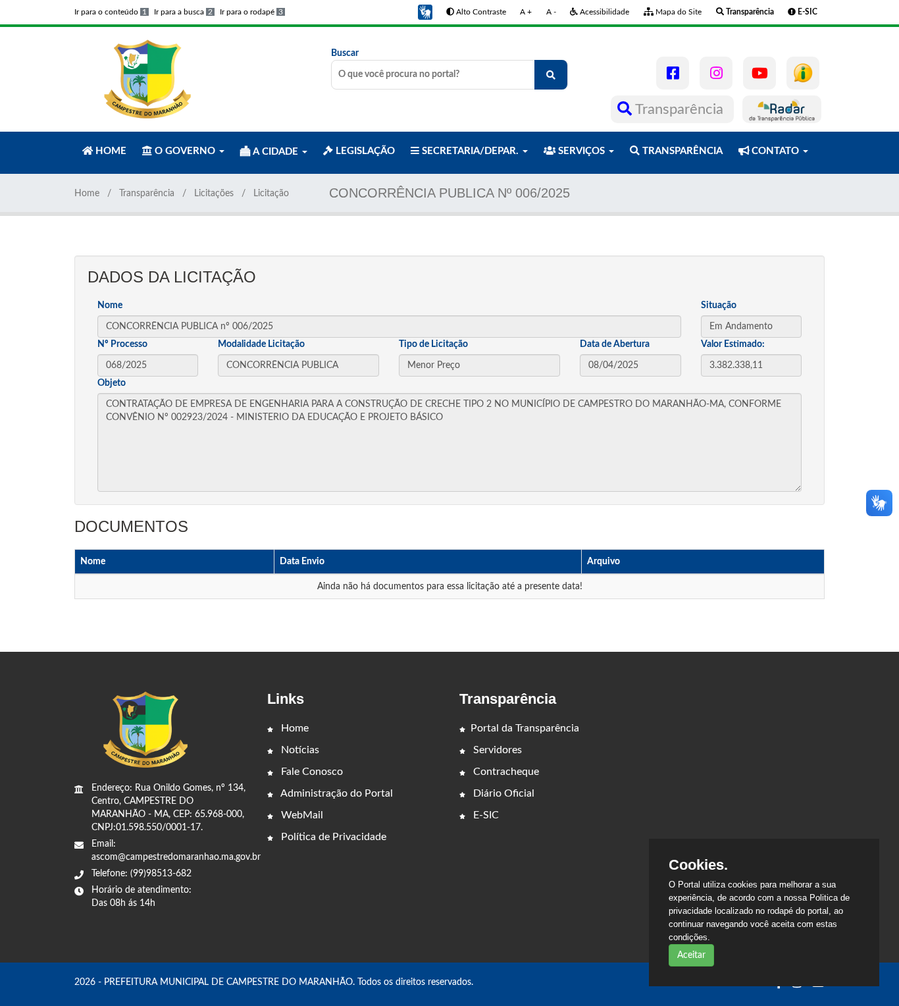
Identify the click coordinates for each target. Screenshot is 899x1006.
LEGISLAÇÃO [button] (364, 151)
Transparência (679, 109)
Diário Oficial (502, 793)
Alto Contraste (480, 12)
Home (86, 193)
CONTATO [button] (775, 151)
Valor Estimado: (733, 344)
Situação (718, 305)
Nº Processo (122, 344)
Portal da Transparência (525, 728)
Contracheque (505, 771)
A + (526, 12)
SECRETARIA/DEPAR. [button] (470, 151)
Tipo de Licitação (433, 344)
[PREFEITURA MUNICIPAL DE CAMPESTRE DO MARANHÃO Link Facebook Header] (672, 73)
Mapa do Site (678, 12)
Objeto (111, 383)
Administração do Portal (335, 793)
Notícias (298, 750)
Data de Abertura (615, 344)
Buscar (345, 53)
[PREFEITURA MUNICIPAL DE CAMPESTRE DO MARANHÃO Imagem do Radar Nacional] (781, 109)
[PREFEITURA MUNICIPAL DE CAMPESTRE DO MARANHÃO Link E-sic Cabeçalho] (802, 73)
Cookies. (698, 865)
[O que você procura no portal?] (550, 75)
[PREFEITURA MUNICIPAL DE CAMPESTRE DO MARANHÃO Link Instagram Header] (716, 73)
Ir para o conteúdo (110, 12)
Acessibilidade (603, 12)
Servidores (496, 750)
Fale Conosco (310, 771)
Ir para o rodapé (251, 12)
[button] (425, 11)
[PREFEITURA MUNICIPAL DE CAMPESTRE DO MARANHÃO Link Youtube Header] (759, 73)
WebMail (300, 815)
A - (551, 12)
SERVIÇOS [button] (581, 151)
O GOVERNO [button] (185, 151)
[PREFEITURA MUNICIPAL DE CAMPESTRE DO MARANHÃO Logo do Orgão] (145, 79)
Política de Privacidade (332, 837)
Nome (109, 305)
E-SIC (485, 815)
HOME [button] (109, 151)
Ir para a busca (183, 12)
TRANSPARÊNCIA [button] (681, 151)
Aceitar (691, 955)
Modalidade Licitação (261, 344)
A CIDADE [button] (275, 152)
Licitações (214, 193)
